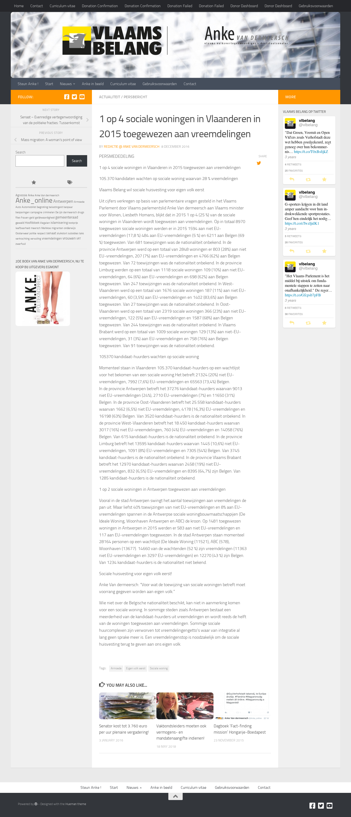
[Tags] (69, 183)
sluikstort (62, 233)
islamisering (59, 222)
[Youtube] (82, 97)
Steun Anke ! (28, 84)
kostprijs (73, 222)
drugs (81, 212)
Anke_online (34, 200)
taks (81, 233)
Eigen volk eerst (135, 668)
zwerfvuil (21, 243)
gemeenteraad (66, 217)
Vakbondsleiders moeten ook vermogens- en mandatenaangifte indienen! (181, 732)
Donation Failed (179, 6)
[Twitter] (74, 97)
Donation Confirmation (100, 6)
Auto (18, 207)
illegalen (45, 222)
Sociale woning (159, 668)
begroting (42, 207)
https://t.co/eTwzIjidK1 (302, 223)
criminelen (49, 212)
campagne (36, 212)
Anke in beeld (93, 84)
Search (21, 152)
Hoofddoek (32, 222)
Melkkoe (46, 228)
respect (41, 233)
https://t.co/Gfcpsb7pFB (303, 294)
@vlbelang (308, 124)
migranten (57, 228)
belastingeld (56, 207)
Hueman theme (75, 804)
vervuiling (35, 238)
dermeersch (70, 212)
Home (19, 6)
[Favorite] (324, 179)
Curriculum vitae (62, 6)
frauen (25, 217)
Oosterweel (22, 233)
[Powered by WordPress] (35, 804)
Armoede (116, 668)
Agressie (21, 195)
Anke (31, 195)
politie (32, 233)
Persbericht (135, 97)
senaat (51, 233)
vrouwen (69, 238)
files (18, 217)
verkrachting (23, 238)
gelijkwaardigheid (45, 217)
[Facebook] (66, 97)
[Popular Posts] (33, 183)
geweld (20, 222)
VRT (78, 238)
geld (31, 217)
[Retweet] (308, 179)
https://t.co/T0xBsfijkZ (311, 151)
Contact (36, 6)
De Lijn (59, 212)
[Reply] (291, 179)
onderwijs (70, 228)
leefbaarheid (23, 228)
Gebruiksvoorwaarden (316, 6)
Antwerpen (63, 201)
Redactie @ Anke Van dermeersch (131, 147)
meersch (36, 228)
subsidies (73, 233)
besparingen (23, 212)
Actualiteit (109, 97)
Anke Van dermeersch (47, 195)
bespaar (68, 207)
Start (49, 84)
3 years (290, 156)
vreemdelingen (52, 238)
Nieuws (66, 84)
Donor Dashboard (244, 6)
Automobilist (29, 207)
